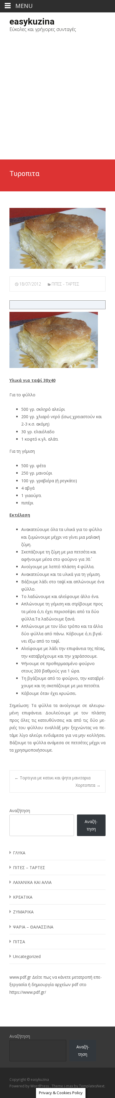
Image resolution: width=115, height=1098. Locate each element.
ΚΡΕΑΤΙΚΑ (22, 897)
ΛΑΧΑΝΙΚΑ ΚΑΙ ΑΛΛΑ (32, 882)
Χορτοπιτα (88, 785)
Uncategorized (27, 956)
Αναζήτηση (19, 810)
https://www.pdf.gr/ (27, 992)
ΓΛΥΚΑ (19, 853)
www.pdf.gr (20, 977)
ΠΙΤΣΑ (19, 941)
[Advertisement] (57, 99)
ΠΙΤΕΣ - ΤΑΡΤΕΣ (65, 284)
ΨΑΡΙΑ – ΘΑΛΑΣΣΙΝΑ (33, 927)
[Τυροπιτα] (57, 238)
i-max (69, 1086)
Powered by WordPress (29, 1086)
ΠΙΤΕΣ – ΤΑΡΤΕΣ (29, 867)
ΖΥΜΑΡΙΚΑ (23, 912)
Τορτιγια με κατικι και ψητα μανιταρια (52, 778)
